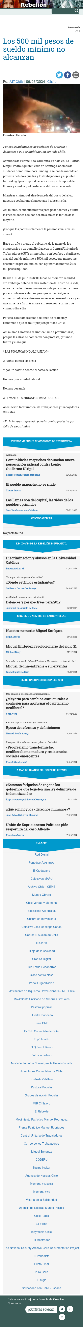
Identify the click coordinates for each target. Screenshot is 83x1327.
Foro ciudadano (41, 1055)
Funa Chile (42, 1023)
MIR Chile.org (41, 1103)
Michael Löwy (13, 652)
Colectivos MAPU (42, 879)
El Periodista (42, 1256)
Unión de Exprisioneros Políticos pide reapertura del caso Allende (37, 826)
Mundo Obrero (41, 895)
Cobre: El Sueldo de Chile (41, 935)
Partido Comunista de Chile (41, 1031)
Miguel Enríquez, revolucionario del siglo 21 (41, 646)
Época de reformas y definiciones (33, 727)
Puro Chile (41, 1272)
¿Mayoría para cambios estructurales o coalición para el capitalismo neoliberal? (37, 703)
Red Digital (42, 854)
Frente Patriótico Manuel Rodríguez (41, 1127)
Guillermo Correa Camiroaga (21, 588)
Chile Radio (41, 1216)
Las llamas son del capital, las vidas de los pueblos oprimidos (39, 502)
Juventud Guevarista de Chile (21, 607)
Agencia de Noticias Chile (41, 1175)
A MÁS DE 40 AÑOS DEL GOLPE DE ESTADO (41, 770)
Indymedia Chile (41, 1232)
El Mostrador (41, 1240)
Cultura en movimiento (41, 919)
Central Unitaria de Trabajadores (41, 1135)
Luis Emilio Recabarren (41, 967)
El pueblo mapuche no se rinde (31, 484)
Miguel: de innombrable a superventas (36, 666)
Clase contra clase (41, 975)
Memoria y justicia (41, 1184)
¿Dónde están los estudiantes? (30, 582)
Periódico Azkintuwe (41, 862)
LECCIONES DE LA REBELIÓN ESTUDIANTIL (41, 543)
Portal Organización (41, 983)
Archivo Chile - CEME (41, 887)
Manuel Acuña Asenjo (17, 733)
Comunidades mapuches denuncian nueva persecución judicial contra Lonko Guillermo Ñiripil (40, 464)
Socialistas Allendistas (42, 911)
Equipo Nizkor (41, 1167)
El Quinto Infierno (41, 1047)
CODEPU (42, 1159)
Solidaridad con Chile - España (41, 1288)
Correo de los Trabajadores (41, 1143)
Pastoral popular (41, 1007)
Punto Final (41, 1264)
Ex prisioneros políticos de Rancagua (26, 799)
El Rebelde (42, 1111)
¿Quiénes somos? (41, 1310)
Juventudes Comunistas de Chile (41, 1071)
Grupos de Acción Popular (41, 1095)
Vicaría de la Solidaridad (41, 1200)
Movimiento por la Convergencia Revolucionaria (41, 1063)
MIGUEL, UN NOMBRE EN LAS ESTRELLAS (41, 615)
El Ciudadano (41, 870)
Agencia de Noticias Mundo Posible (41, 1208)
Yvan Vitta (11, 713)
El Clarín (41, 943)
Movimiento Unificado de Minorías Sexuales (42, 999)
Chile (52, 81)
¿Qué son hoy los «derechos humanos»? (38, 809)
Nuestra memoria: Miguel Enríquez (34, 630)
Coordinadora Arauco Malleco (21, 510)
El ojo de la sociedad (41, 951)
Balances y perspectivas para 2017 (33, 602)
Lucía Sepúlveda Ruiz (17, 671)
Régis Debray (13, 636)
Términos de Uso (33, 1303)
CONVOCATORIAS (41, 518)
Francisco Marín (15, 835)
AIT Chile (16, 81)
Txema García (13, 490)
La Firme (41, 1224)
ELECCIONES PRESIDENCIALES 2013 (42, 679)
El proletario (41, 1039)
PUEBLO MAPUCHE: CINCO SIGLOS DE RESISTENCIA (41, 441)
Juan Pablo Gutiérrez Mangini (22, 815)
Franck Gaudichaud (16, 762)
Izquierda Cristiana (42, 1079)
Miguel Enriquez (41, 1151)
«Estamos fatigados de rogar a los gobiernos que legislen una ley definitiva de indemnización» (41, 789)
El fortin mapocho (41, 1015)
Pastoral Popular (41, 1087)
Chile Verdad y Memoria (41, 903)
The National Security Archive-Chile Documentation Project (41, 1248)
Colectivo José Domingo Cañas (41, 927)
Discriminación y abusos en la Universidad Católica (41, 560)
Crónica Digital (41, 959)
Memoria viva (41, 1192)
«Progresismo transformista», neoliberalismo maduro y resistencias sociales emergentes (36, 751)
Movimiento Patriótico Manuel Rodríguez (41, 1119)
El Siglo (41, 1280)
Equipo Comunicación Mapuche (23, 474)
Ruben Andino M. (15, 568)
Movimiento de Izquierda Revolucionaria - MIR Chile (41, 991)
